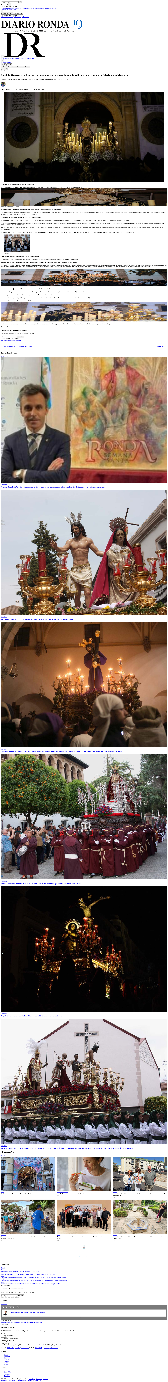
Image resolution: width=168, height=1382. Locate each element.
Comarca (18, 8)
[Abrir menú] (2, 56)
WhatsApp (5, 13)
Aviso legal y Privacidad (35, 1379)
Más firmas (4, 1304)
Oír (21, 13)
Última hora (8, 8)
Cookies (45, 1379)
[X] (7, 64)
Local (5, 1358)
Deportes (35, 8)
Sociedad (6, 1361)
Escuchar (27, 67)
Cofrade (40, 8)
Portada (3, 8)
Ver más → (163, 1242)
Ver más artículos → (84, 1318)
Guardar (17, 13)
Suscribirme (21, 337)
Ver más (3, 1268)
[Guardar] (2, 64)
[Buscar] (2, 60)
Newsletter (13, 9)
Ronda (14, 8)
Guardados (5, 9)
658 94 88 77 (38, 1348)
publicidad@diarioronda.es (50, 1348)
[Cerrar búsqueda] (20, 2)
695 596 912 (10, 1348)
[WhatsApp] (5, 64)
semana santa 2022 (11, 340)
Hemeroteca (52, 8)
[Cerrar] (9, 4)
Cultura (6, 1362)
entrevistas (3, 340)
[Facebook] (10, 64)
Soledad (19, 340)
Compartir (20, 67)
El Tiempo (46, 8)
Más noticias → (5, 356)
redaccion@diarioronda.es (22, 1348)
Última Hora (7, 1356)
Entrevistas (8, 62)
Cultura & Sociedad (26, 8)
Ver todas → (4, 1156)
